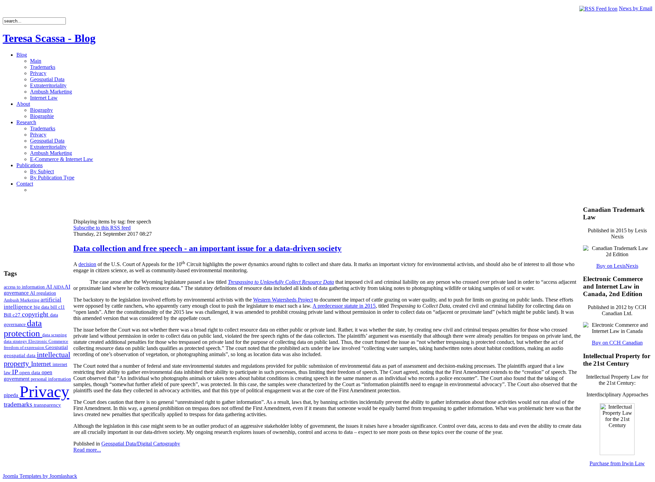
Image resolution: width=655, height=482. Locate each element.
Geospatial (56, 347)
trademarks (19, 404)
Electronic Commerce (48, 341)
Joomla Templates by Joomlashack (40, 476)
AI (49, 287)
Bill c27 (13, 315)
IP (15, 372)
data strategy (16, 341)
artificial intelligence (32, 303)
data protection (23, 328)
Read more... (87, 450)
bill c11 (57, 307)
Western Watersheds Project (283, 300)
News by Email (635, 8)
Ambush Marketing (22, 300)
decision (87, 264)
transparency (47, 405)
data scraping (54, 334)
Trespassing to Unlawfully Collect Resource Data (281, 282)
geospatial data (20, 355)
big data (42, 307)
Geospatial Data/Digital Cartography (140, 444)
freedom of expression (24, 347)
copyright (36, 314)
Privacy (44, 391)
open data (30, 372)
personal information (51, 379)
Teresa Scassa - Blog (49, 38)
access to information (25, 287)
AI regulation (43, 293)
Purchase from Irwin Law (617, 463)
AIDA (58, 287)
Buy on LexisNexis (617, 266)
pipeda (11, 395)
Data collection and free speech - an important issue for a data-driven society (207, 248)
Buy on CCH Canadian (617, 343)
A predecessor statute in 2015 (344, 306)
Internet (42, 363)
